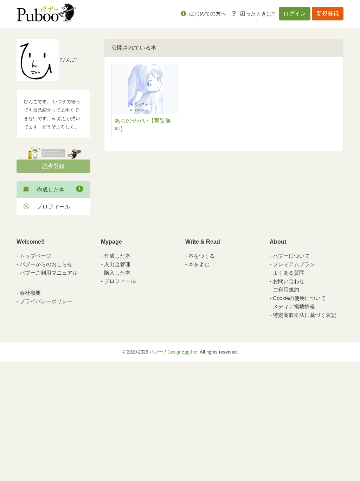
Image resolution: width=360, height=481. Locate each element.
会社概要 (30, 293)
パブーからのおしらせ (46, 264)
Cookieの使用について (299, 298)
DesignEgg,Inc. (183, 352)
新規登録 (327, 14)
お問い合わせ (288, 281)
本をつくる (201, 256)
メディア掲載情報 (294, 307)
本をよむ (199, 264)
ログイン (294, 14)
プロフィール (50, 207)
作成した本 (56, 189)
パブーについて (291, 256)
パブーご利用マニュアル (49, 273)
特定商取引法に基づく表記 (304, 315)
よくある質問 (288, 273)
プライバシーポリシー (46, 301)
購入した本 (117, 273)
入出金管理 (117, 264)
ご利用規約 (286, 290)
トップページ (35, 256)
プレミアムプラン (294, 264)
